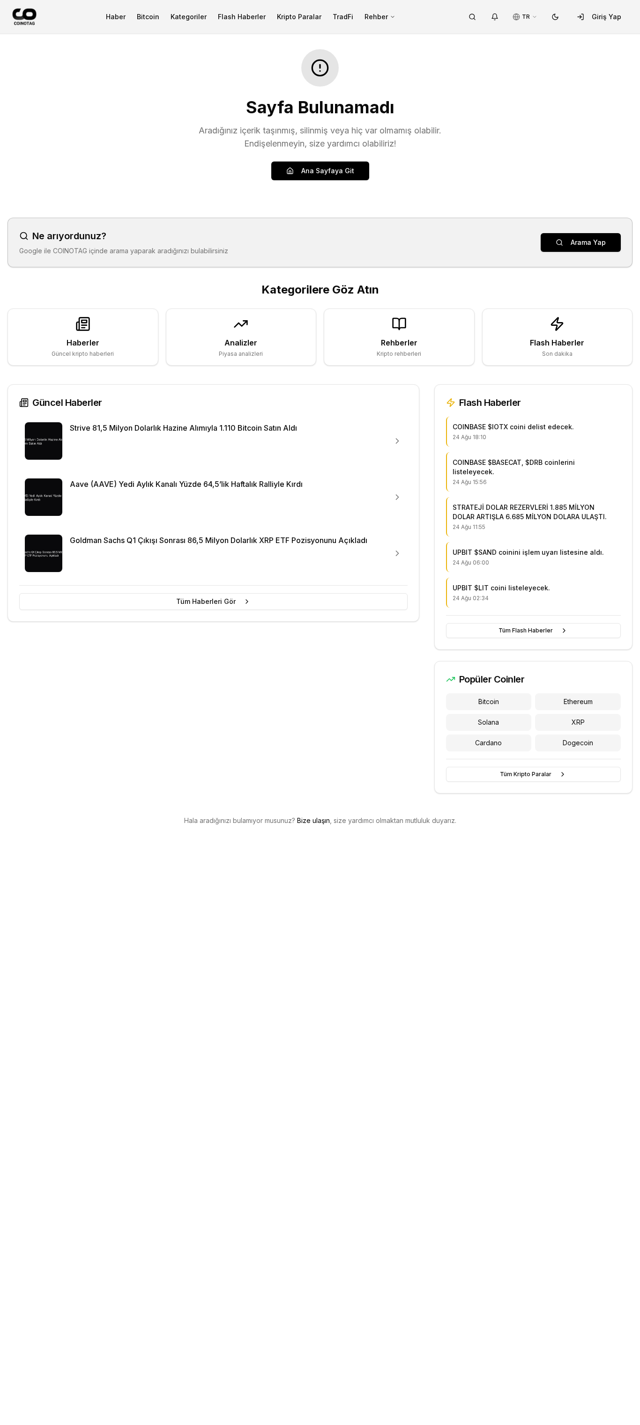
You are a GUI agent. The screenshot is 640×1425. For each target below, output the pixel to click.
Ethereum (578, 701)
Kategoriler (189, 17)
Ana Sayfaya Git (327, 171)
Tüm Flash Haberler (526, 630)
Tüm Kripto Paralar (525, 774)
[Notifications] (494, 16)
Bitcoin (148, 17)
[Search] (472, 16)
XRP (578, 722)
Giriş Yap (606, 17)
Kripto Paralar (299, 17)
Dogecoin (578, 743)
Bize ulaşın (313, 820)
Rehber (376, 17)
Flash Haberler (242, 17)
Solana (488, 722)
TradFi (343, 17)
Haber (116, 17)
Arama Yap (588, 242)
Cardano (488, 743)
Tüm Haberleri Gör (206, 601)
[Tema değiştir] (555, 16)
